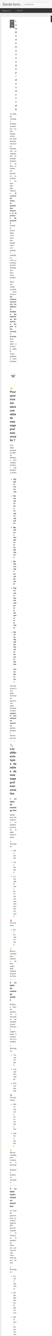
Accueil (19, 10)
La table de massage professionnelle (16, 65)
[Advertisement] (30, 60)
